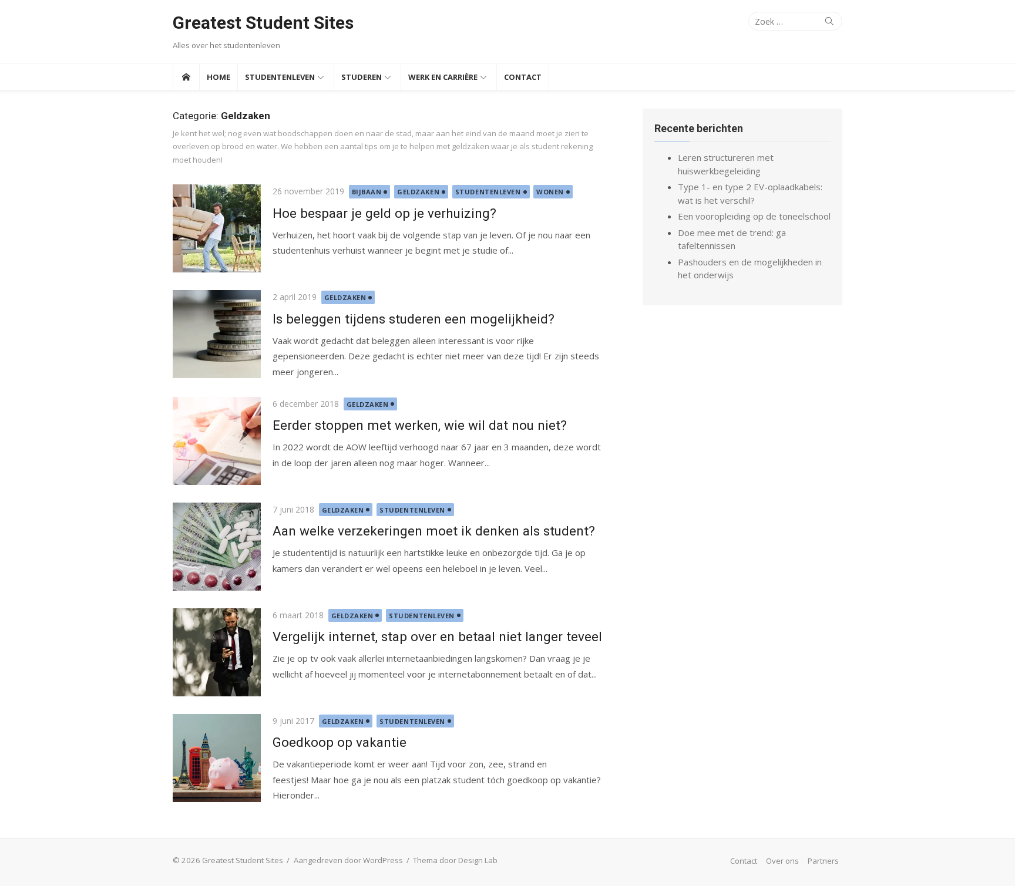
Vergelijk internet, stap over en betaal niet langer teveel (437, 636)
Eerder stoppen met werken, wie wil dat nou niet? (420, 425)
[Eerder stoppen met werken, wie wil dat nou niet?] (217, 441)
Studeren (361, 77)
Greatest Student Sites (263, 22)
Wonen (550, 191)
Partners (823, 860)
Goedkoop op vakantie (339, 742)
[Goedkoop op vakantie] (217, 758)
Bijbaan (367, 191)
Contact (523, 77)
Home (218, 77)
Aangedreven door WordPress (348, 860)
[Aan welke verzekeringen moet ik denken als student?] (217, 547)
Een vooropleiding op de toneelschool (754, 216)
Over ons (782, 860)
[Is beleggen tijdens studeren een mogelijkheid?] (217, 334)
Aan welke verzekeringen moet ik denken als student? (434, 530)
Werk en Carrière (443, 77)
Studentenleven (280, 77)
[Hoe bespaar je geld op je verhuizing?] (217, 228)
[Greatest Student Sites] (186, 76)
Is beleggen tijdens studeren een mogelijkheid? (413, 318)
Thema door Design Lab (455, 860)
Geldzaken (418, 191)
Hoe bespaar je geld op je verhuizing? (384, 213)
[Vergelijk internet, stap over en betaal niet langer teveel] (217, 652)
